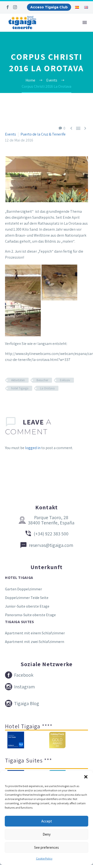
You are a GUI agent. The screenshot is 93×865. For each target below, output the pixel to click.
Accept (46, 821)
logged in (33, 447)
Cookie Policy (44, 858)
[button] (85, 776)
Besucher (42, 380)
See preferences (46, 847)
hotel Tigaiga (19, 388)
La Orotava (47, 388)
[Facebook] (8, 7)
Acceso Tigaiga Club (49, 7)
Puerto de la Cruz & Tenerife (43, 134)
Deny (47, 834)
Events (10, 134)
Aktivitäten (18, 380)
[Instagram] (15, 7)
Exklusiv (65, 380)
